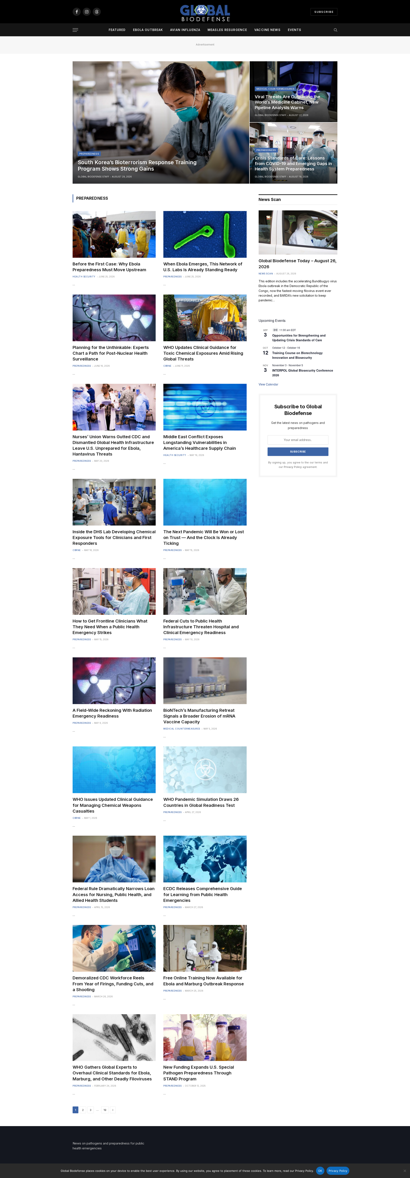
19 (105, 1110)
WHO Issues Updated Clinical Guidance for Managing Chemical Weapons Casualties (113, 805)
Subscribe (324, 11)
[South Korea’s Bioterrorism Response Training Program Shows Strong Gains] (161, 122)
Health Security (84, 276)
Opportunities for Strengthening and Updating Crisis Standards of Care (299, 337)
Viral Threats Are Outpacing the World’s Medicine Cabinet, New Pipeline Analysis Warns (287, 102)
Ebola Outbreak (148, 30)
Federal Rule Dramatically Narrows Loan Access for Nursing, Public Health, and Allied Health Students (114, 894)
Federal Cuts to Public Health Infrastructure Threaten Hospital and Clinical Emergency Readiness (201, 626)
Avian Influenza (185, 30)
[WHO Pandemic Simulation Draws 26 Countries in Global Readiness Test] (204, 769)
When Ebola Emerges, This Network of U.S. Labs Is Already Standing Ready (202, 266)
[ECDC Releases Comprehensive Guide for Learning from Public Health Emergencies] (204, 859)
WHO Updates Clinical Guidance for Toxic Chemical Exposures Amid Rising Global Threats (203, 353)
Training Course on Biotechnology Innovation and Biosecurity (297, 355)
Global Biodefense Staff (93, 176)
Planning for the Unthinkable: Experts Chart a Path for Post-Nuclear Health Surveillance (111, 353)
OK (320, 1170)
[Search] (335, 30)
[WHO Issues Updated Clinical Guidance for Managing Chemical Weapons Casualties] (114, 769)
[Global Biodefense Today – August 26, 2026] (298, 232)
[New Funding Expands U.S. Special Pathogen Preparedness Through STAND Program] (204, 1037)
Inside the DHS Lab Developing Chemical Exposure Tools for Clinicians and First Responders (114, 537)
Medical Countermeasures (275, 88)
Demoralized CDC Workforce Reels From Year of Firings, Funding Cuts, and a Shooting (113, 983)
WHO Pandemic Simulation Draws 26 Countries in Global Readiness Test (201, 802)
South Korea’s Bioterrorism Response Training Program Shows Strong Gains (137, 165)
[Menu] (75, 30)
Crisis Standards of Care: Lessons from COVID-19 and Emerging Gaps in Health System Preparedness (293, 163)
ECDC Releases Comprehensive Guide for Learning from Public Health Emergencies (202, 894)
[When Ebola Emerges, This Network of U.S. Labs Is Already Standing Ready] (204, 234)
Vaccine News (267, 30)
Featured (117, 30)
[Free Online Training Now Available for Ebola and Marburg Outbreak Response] (204, 948)
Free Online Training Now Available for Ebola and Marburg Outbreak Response (203, 980)
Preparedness (89, 153)
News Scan (266, 273)
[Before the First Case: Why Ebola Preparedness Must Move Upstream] (114, 234)
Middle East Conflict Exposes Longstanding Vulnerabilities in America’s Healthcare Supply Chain (199, 442)
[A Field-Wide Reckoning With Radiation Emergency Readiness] (114, 680)
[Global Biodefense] (205, 11)
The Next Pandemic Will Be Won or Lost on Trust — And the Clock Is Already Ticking (203, 537)
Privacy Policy (293, 467)
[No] (405, 1171)
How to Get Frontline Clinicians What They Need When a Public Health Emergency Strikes (110, 626)
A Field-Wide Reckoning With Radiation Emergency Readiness (112, 713)
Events (295, 30)
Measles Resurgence (227, 30)
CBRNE (167, 366)
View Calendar (268, 384)
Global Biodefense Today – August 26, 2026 (298, 263)
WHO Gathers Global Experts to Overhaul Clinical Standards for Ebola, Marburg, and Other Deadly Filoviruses (112, 1073)
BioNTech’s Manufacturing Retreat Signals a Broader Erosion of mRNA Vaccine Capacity (199, 716)
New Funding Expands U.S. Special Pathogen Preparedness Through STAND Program (198, 1073)
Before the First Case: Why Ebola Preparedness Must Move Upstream (109, 266)
